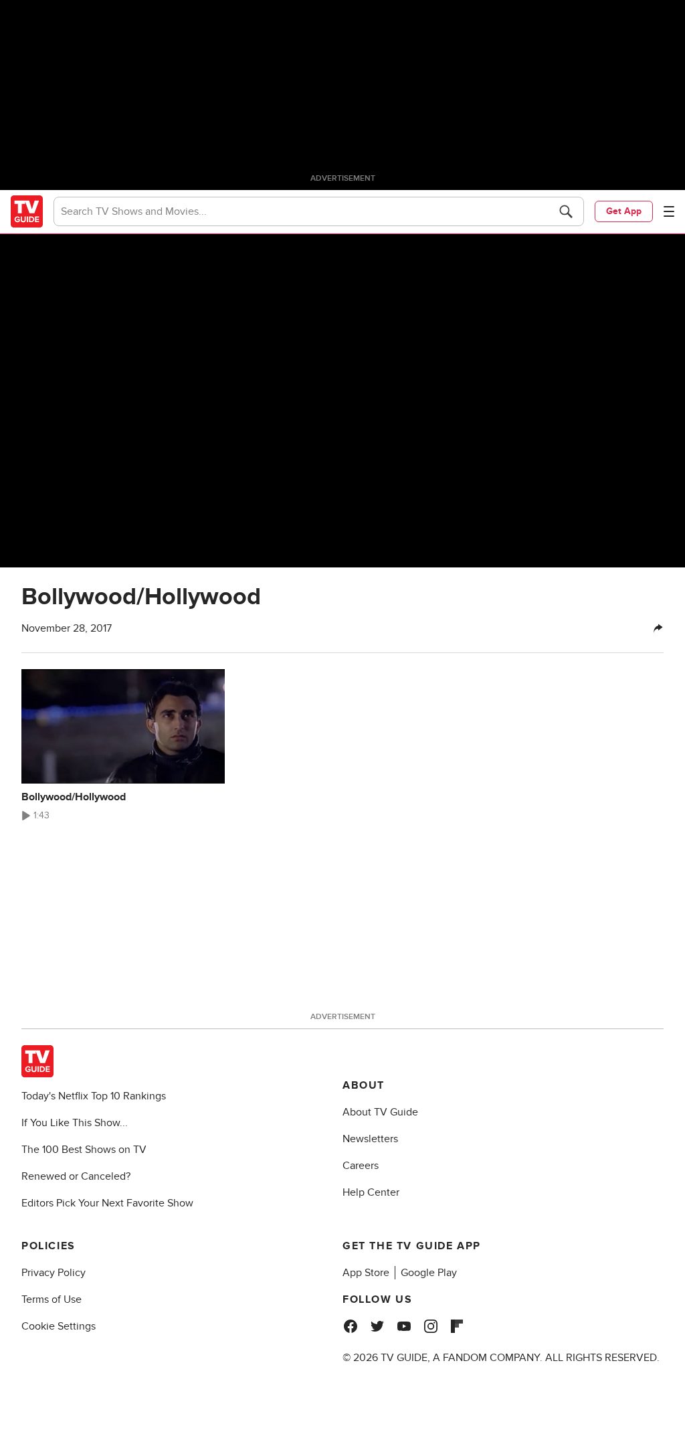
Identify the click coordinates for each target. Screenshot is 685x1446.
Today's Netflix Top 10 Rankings (93, 1096)
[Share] (658, 628)
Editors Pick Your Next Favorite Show (107, 1203)
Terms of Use (51, 1299)
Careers (360, 1165)
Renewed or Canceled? (75, 1176)
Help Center (370, 1192)
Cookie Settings (58, 1326)
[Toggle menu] (669, 211)
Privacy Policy (53, 1272)
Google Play (429, 1272)
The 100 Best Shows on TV (83, 1149)
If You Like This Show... (74, 1122)
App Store (365, 1272)
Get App (624, 211)
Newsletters (370, 1139)
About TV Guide (380, 1112)
